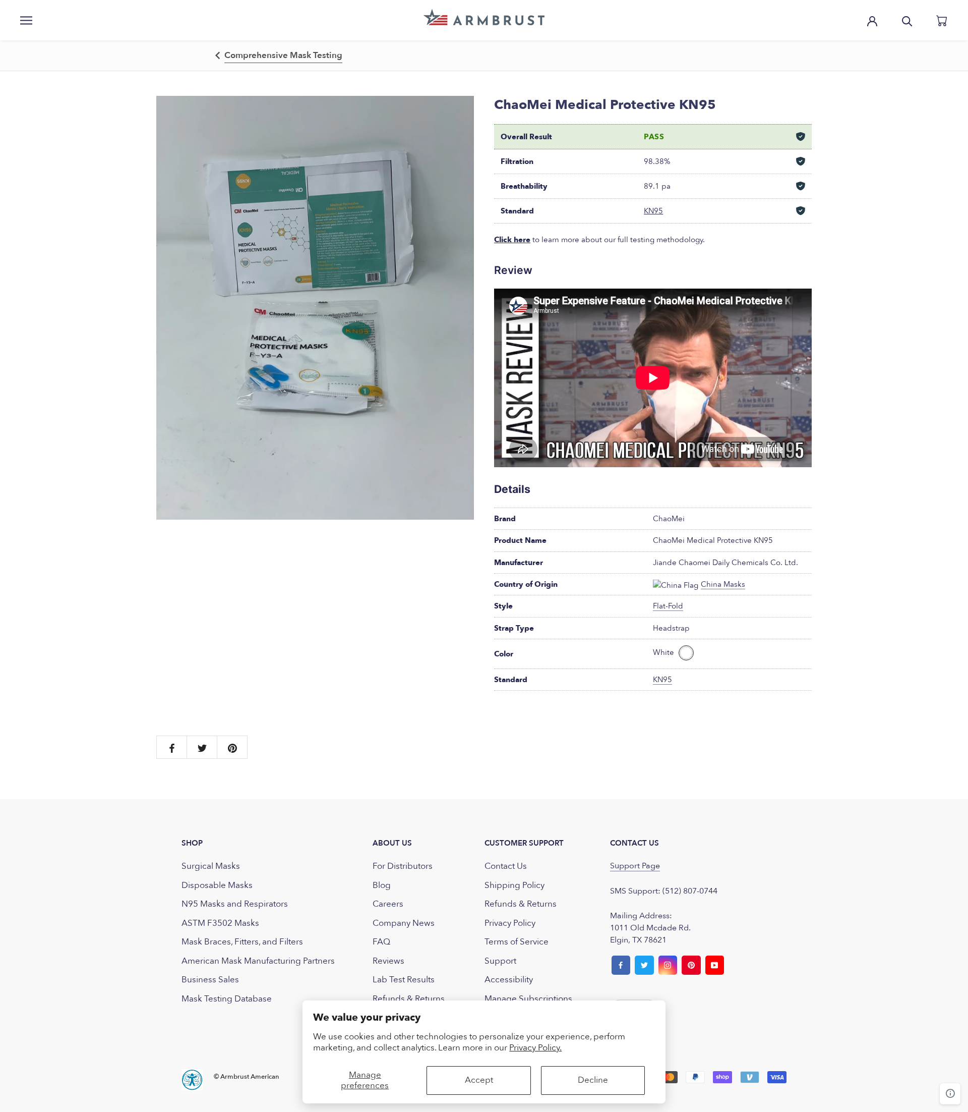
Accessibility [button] (509, 979)
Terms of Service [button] (517, 942)
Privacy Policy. (535, 1047)
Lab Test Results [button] (404, 979)
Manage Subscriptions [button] (528, 999)
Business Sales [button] (210, 979)
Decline (593, 1080)
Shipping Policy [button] (514, 885)
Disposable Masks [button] (217, 885)
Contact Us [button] (506, 866)
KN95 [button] (653, 211)
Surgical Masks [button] (211, 866)
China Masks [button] (723, 584)
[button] (484, 17)
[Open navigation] (26, 20)
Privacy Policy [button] (510, 923)
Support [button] (500, 961)
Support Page (635, 865)
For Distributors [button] (403, 866)
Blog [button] (382, 885)
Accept (479, 1080)
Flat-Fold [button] (668, 606)
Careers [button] (388, 904)
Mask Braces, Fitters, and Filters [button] (242, 942)
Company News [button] (404, 923)
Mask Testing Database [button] (227, 999)
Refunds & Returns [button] (409, 999)
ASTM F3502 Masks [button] (220, 923)
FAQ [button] (381, 942)
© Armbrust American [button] (246, 1076)
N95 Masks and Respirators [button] (235, 904)
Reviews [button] (388, 961)
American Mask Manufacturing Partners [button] (258, 961)
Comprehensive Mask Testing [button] (283, 55)
